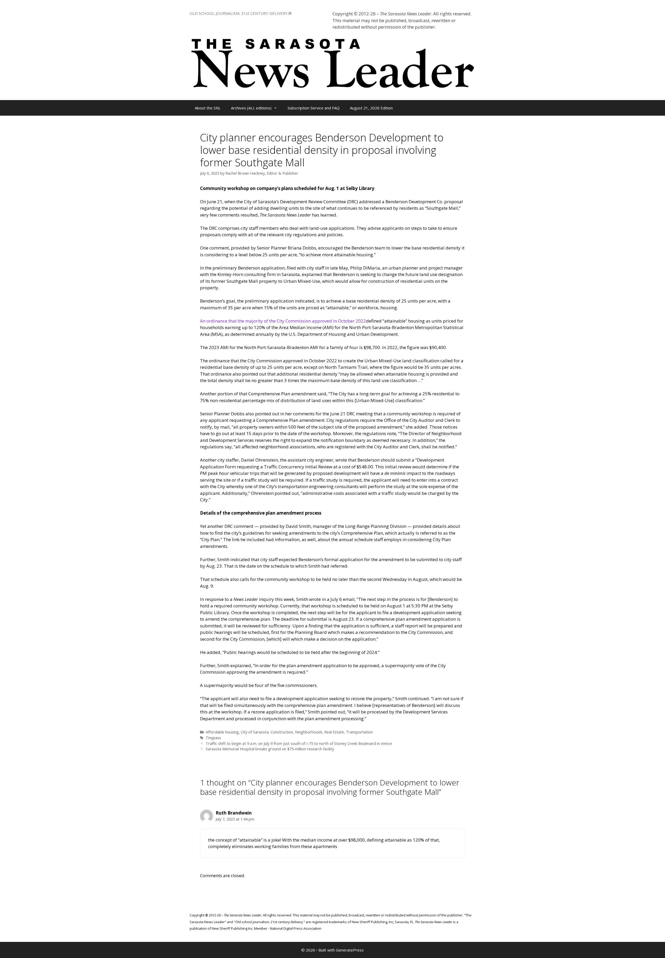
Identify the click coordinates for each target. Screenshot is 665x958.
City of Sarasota (255, 732)
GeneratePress (350, 950)
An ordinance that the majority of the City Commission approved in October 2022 (283, 321)
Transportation (359, 732)
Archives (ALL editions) (251, 107)
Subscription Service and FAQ (314, 107)
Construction (282, 732)
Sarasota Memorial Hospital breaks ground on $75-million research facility (270, 748)
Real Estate (334, 732)
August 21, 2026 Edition (371, 107)
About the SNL (208, 107)
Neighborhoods (308, 732)
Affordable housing (222, 732)
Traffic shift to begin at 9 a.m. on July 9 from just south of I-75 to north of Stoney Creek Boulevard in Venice (299, 743)
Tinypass (213, 737)
